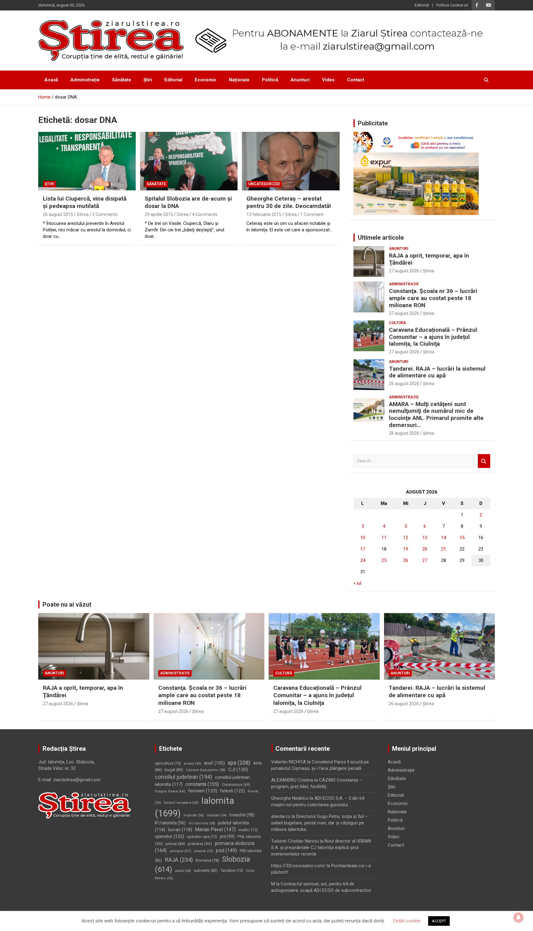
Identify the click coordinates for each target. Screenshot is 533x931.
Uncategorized (264, 184)
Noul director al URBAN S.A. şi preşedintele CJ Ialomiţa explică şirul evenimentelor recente (321, 847)
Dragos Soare (170, 791)
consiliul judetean (183, 777)
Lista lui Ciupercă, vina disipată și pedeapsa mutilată (84, 202)
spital (183, 870)
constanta (202, 784)
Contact (355, 80)
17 (362, 549)
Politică (270, 80)
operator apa (202, 837)
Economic (206, 80)
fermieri (202, 791)
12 (405, 537)
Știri (147, 80)
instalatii (217, 815)
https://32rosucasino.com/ (298, 865)
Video (328, 80)
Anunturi (300, 80)
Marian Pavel (215, 829)
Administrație (85, 80)
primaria (200, 843)
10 (362, 537)
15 (462, 537)
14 (443, 537)
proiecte (203, 851)
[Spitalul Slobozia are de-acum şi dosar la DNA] (189, 161)
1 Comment (312, 214)
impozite (194, 815)
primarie (180, 851)
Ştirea (428, 270)
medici (248, 830)
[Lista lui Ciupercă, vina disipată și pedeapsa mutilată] (87, 161)
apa (239, 762)
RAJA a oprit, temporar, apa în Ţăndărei (429, 259)
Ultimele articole (381, 237)
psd (226, 850)
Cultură (397, 323)
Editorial (422, 5)
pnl (227, 836)
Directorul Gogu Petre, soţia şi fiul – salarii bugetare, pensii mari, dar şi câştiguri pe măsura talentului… (319, 823)
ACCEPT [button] (439, 921)
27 (424, 560)
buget (174, 769)
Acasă (51, 80)
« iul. (357, 583)
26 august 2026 (404, 383)
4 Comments (204, 214)
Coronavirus (236, 785)
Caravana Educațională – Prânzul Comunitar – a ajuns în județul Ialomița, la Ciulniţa (433, 337)
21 (443, 549)
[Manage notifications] (518, 917)
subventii (206, 870)
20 (424, 549)
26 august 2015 (58, 214)
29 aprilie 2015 (159, 214)
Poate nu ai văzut (67, 604)
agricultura (168, 763)
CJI (238, 769)
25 (384, 560)
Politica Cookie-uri (452, 5)
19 (405, 549)
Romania (207, 860)
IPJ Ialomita (170, 822)
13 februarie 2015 (263, 214)
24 (362, 560)
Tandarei (232, 870)
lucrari (180, 829)
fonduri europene (181, 803)
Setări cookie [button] (406, 921)
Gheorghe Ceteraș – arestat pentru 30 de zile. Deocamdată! (288, 202)
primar (175, 843)
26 (405, 560)
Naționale (239, 80)
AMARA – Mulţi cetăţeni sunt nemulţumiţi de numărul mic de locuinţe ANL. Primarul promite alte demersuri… (436, 414)
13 (424, 537)
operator (169, 836)
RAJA (179, 859)
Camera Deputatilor (205, 770)
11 (384, 537)
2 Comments (105, 214)
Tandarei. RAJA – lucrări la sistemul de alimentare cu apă (437, 372)
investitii (241, 814)
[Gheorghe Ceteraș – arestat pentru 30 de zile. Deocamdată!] (291, 161)
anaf (214, 763)
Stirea (83, 214)
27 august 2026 (404, 270)
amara (192, 764)
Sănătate (121, 80)
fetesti (232, 791)
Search (484, 461)
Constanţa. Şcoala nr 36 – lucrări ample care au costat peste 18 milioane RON (433, 298)
